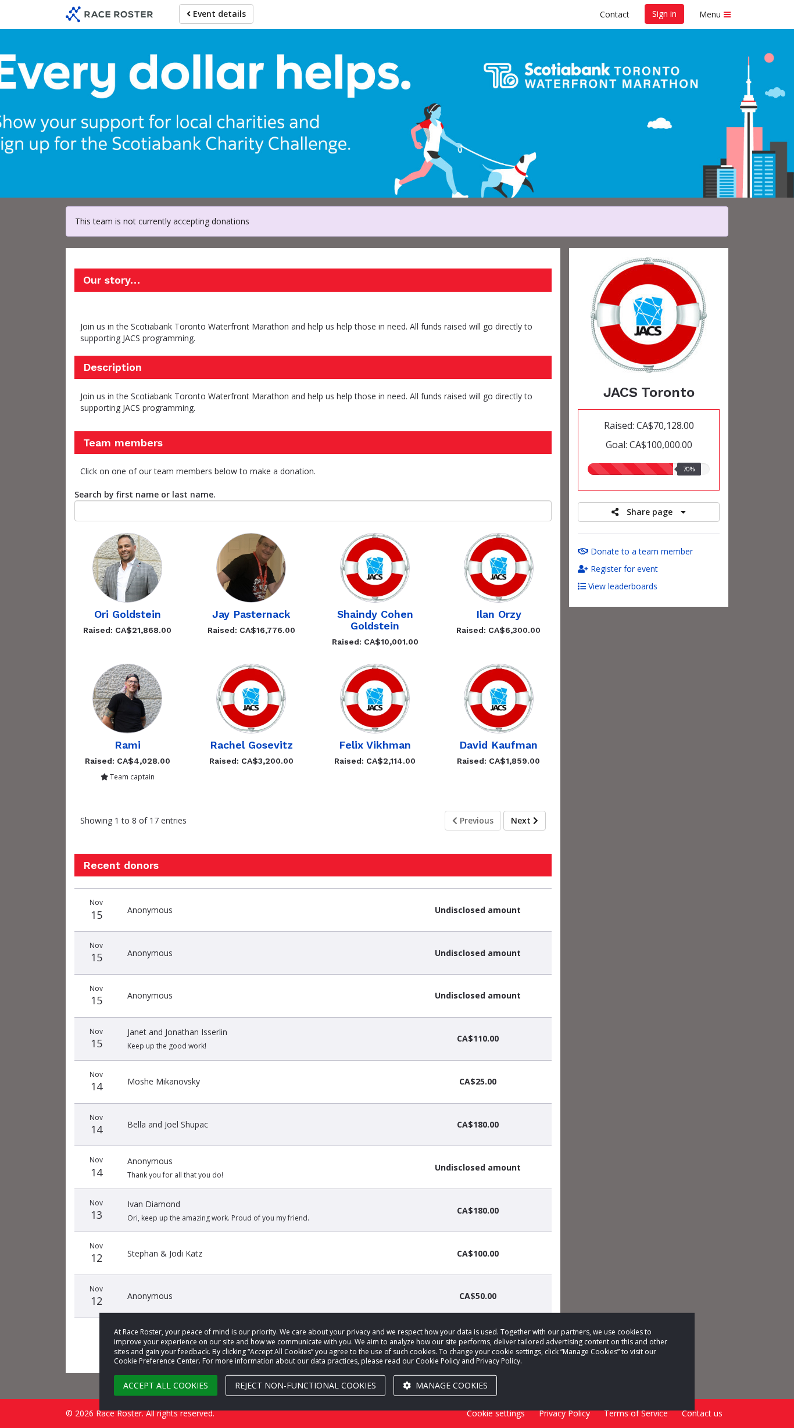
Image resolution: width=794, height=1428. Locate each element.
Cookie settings (496, 1413)
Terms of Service (636, 1413)
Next (522, 820)
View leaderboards (621, 586)
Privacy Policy (564, 1413)
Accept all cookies (165, 1385)
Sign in (664, 13)
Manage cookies (450, 1385)
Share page (649, 511)
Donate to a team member (640, 551)
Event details (218, 13)
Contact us (702, 1413)
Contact (615, 14)
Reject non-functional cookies (305, 1385)
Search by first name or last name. (145, 494)
